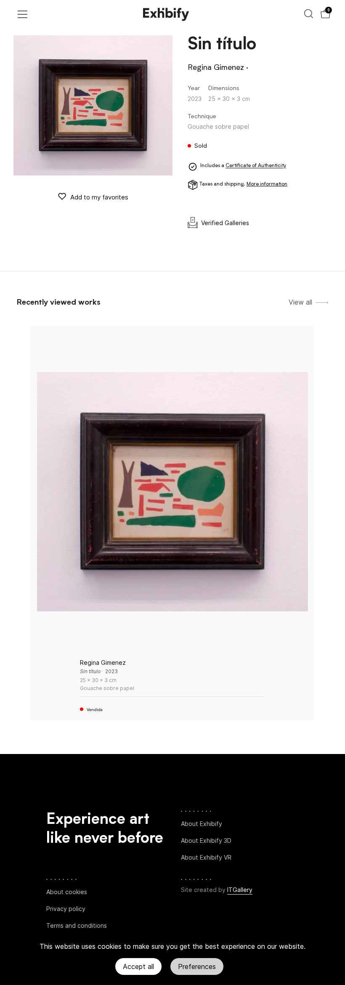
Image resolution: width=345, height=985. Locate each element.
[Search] (308, 13)
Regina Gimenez (216, 68)
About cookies (66, 891)
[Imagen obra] (172, 491)
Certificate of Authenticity (256, 166)
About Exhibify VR (206, 857)
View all (300, 302)
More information (267, 184)
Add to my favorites (99, 197)
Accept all (138, 966)
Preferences (197, 966)
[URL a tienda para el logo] (166, 14)
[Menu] (22, 14)
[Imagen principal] (92, 105)
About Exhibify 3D (206, 840)
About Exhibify (201, 823)
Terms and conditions (76, 925)
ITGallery (239, 889)
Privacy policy (65, 908)
